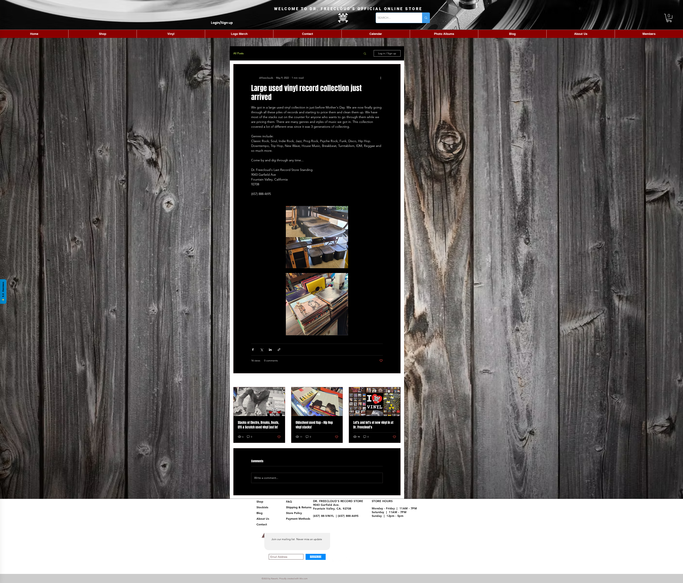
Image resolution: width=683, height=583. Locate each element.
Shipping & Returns (298, 507)
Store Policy (294, 513)
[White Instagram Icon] (341, 559)
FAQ (289, 501)
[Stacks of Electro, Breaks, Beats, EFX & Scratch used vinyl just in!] (259, 401)
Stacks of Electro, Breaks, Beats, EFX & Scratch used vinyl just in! (258, 425)
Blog (259, 513)
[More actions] (380, 78)
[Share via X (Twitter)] (261, 349)
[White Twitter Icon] (349, 559)
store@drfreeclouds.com (330, 519)
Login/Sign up (222, 23)
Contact (261, 524)
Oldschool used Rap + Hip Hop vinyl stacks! (314, 425)
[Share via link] (279, 349)
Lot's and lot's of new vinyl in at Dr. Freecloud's (373, 425)
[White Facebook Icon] (333, 559)
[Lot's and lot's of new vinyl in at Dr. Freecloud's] (374, 401)
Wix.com (303, 578)
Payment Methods (298, 518)
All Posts (238, 53)
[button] (669, 18)
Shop (259, 501)
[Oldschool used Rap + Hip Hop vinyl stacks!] (317, 401)
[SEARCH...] (426, 18)
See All (397, 380)
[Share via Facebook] (253, 349)
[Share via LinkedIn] (270, 349)
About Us (262, 518)
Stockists (262, 507)
